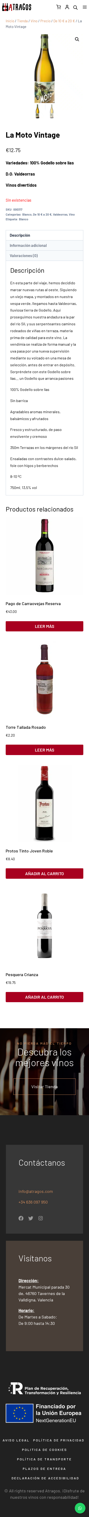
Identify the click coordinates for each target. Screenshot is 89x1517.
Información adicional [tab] (28, 245)
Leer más (44, 626)
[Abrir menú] (84, 7)
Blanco (27, 214)
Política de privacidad (58, 1440)
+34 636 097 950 (34, 1202)
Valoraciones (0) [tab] (24, 255)
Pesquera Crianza (22, 974)
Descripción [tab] (20, 235)
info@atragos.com (36, 1191)
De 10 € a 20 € (42, 214)
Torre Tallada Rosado (26, 727)
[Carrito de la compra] (58, 7)
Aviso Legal (16, 1440)
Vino (72, 214)
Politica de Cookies (44, 1450)
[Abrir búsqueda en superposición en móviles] (75, 7)
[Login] (67, 7)
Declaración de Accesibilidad (45, 1478)
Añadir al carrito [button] (44, 873)
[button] (77, 39)
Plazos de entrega (44, 1469)
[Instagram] (40, 1218)
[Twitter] (30, 1218)
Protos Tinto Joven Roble (29, 850)
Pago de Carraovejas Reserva (33, 603)
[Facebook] (21, 1218)
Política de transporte (44, 1459)
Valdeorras (60, 214)
